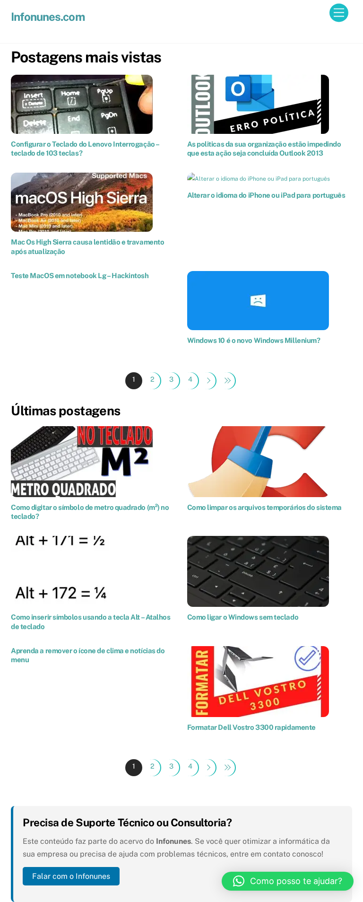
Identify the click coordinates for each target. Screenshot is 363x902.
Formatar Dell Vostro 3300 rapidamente (251, 727)
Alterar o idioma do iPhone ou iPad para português (266, 195)
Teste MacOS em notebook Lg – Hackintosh (79, 275)
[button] (288, 881)
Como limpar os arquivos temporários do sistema (264, 507)
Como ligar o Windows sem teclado (243, 617)
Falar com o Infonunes (71, 876)
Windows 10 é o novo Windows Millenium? (253, 340)
